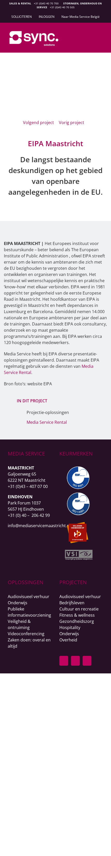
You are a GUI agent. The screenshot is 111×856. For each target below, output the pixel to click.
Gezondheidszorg (76, 621)
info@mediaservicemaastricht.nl (39, 525)
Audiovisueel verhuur (28, 596)
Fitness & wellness (77, 615)
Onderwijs (17, 603)
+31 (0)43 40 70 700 (46, 3)
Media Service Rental (47, 422)
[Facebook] (63, 661)
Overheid (68, 640)
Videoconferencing (26, 634)
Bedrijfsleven (71, 603)
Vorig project (71, 122)
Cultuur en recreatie (79, 609)
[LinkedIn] (75, 661)
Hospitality (69, 627)
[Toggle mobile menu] (101, 35)
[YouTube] (87, 661)
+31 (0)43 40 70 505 (62, 7)
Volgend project (38, 122)
